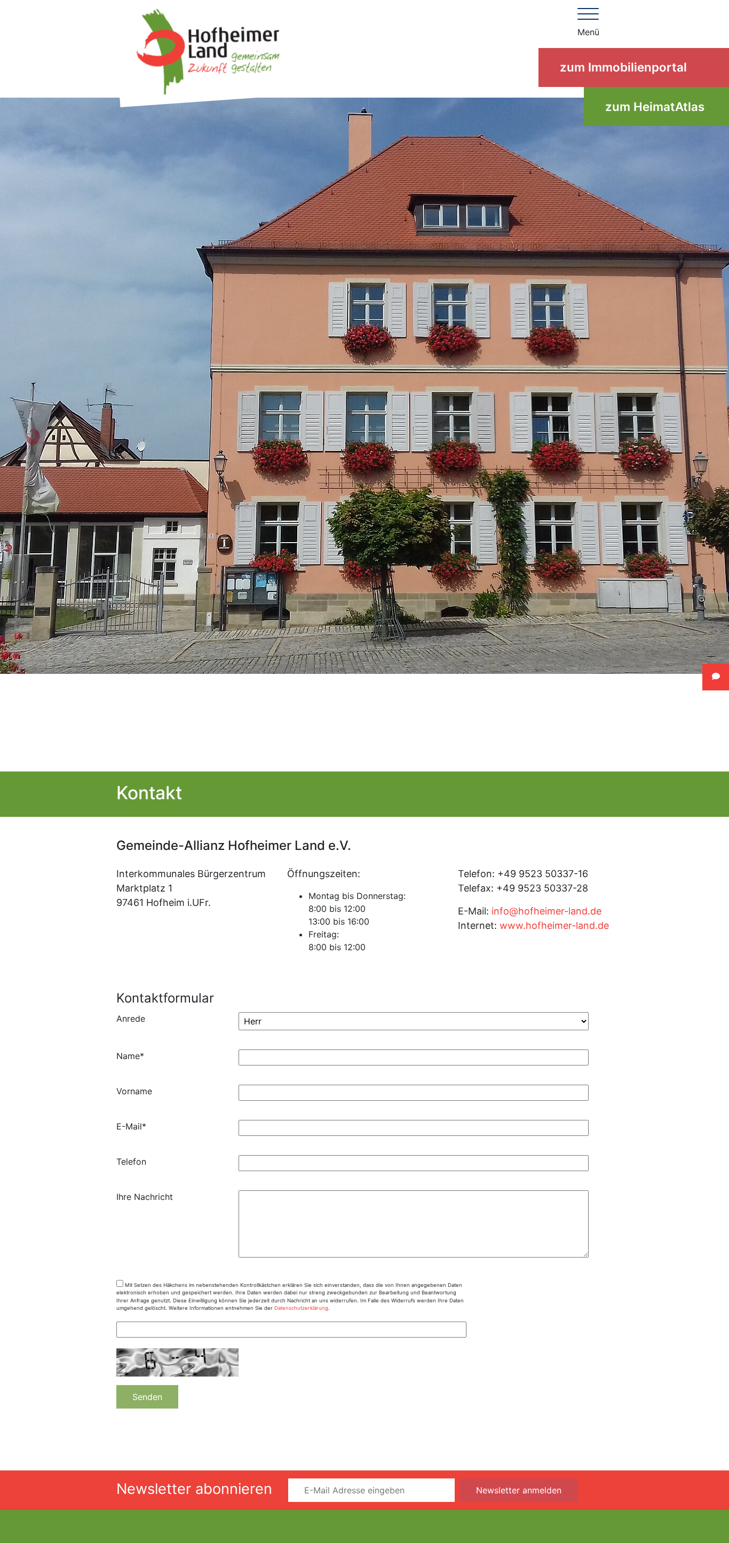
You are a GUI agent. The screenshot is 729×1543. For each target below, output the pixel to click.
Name (130, 1056)
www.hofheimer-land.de (554, 925)
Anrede (130, 1018)
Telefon (131, 1161)
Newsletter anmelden (518, 1490)
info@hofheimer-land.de (546, 911)
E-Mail (131, 1126)
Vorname (134, 1091)
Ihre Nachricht (144, 1196)
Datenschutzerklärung (301, 1308)
